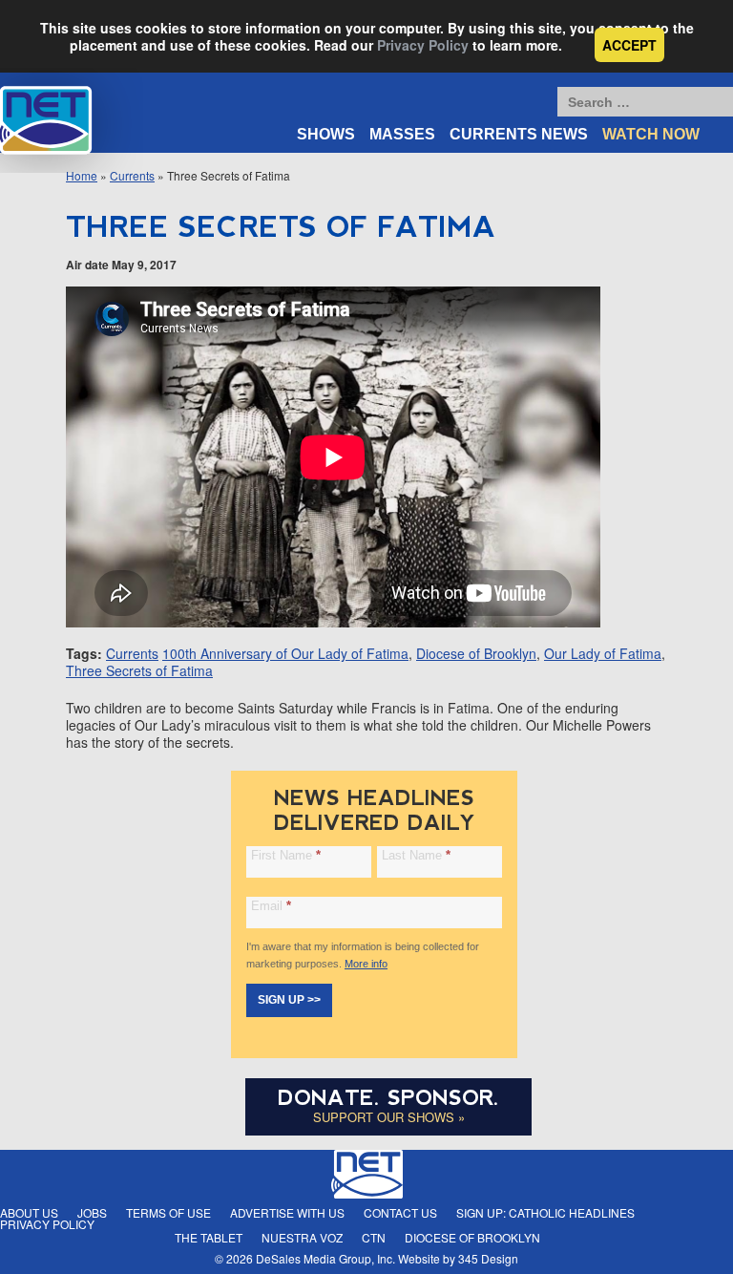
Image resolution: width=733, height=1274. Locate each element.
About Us (29, 1212)
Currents (132, 653)
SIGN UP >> (289, 1000)
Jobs (92, 1212)
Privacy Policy (423, 44)
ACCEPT (629, 44)
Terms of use (168, 1212)
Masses (402, 134)
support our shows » (389, 1117)
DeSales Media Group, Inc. (325, 1258)
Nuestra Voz (302, 1237)
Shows (326, 134)
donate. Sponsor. (388, 1098)
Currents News (519, 134)
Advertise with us (287, 1212)
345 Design (488, 1258)
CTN (374, 1237)
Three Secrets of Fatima (139, 670)
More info (366, 963)
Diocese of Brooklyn (476, 653)
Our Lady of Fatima (602, 653)
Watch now (651, 134)
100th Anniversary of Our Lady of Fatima (285, 653)
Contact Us (400, 1212)
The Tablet (208, 1237)
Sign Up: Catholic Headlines (545, 1212)
